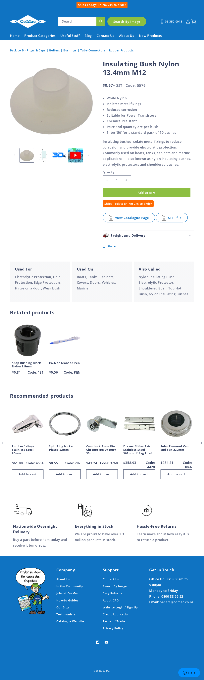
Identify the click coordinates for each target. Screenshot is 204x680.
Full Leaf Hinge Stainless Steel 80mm (23, 450)
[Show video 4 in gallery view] (75, 155)
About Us (63, 579)
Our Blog (62, 607)
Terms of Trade (114, 621)
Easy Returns (112, 593)
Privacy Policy (113, 628)
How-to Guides (67, 600)
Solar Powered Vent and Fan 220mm (175, 448)
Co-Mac (107, 670)
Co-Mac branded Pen (64, 363)
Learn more (146, 534)
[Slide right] (88, 155)
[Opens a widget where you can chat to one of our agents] (189, 673)
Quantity (108, 172)
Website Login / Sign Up (120, 607)
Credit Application (116, 614)
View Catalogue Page (132, 219)
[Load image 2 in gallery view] (43, 155)
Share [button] (111, 246)
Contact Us (111, 579)
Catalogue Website (70, 621)
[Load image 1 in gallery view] (27, 155)
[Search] (100, 21)
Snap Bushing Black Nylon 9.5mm (26, 364)
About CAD (111, 600)
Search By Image (115, 586)
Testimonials (65, 614)
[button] (148, 235)
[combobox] (81, 21)
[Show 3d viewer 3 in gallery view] (59, 155)
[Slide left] (14, 155)
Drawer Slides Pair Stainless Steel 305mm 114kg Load (137, 450)
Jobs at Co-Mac (67, 593)
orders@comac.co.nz (177, 602)
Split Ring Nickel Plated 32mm (61, 448)
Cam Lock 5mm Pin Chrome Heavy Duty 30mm (101, 450)
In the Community (69, 586)
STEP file (178, 219)
